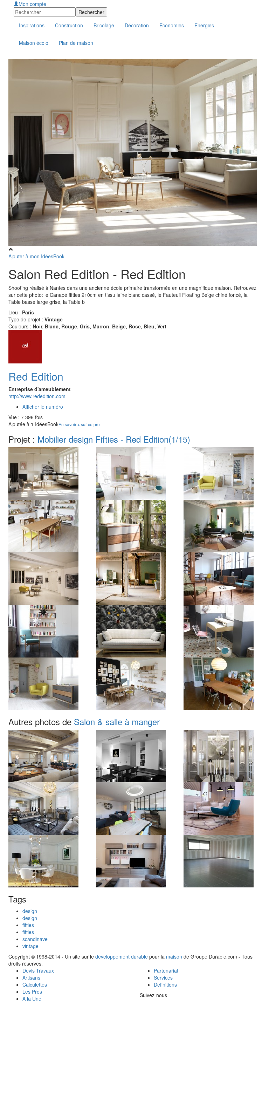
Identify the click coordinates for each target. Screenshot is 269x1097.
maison (174, 956)
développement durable (121, 956)
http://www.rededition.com (36, 396)
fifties (28, 924)
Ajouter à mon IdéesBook (36, 256)
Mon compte (32, 3)
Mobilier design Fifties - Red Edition (113, 439)
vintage (30, 945)
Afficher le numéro (42, 406)
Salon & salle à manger (117, 721)
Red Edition (35, 376)
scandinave (35, 938)
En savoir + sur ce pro (79, 424)
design (29, 910)
